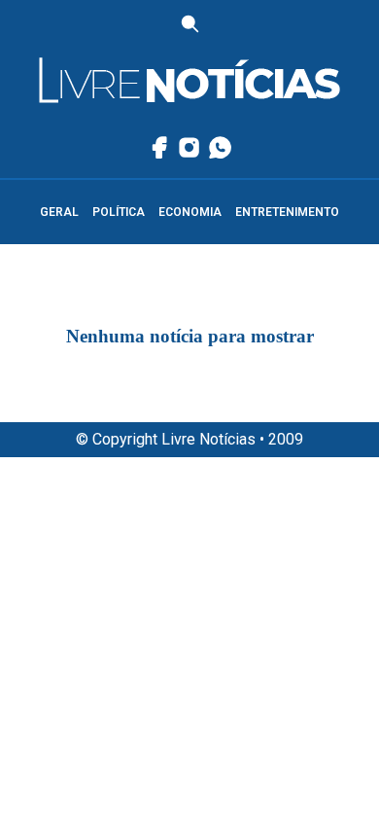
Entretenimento (287, 212)
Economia (190, 212)
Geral (59, 212)
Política (118, 212)
